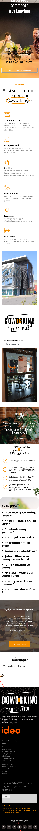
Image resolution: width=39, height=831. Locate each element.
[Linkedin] (14, 827)
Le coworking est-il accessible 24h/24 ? (20, 537)
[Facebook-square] (4, 827)
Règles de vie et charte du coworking (16, 808)
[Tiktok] (25, 827)
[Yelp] (19, 827)
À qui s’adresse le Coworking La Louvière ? (21, 551)
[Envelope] (35, 827)
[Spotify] (30, 827)
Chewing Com (23, 822)
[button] (19, 514)
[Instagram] (9, 827)
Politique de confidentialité (12, 806)
